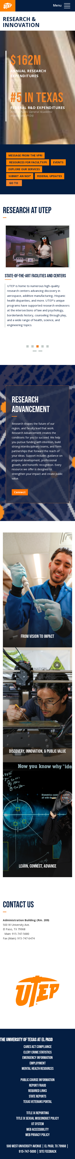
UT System (37, 1124)
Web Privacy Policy (37, 1135)
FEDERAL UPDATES (49, 176)
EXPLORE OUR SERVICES (24, 169)
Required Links (37, 1091)
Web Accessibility (37, 1129)
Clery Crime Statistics (37, 1052)
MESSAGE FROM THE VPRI (25, 155)
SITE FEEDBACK (47, 1151)
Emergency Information (37, 1057)
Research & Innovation (21, 22)
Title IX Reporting (37, 1113)
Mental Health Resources (37, 1068)
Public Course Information (38, 1080)
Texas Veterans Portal (37, 1101)
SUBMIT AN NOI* (19, 176)
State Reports (37, 1096)
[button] (27, 162)
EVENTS (58, 162)
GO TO (15, 183)
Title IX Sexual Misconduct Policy (37, 1118)
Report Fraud (37, 1085)
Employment (38, 1063)
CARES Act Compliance (38, 1046)
